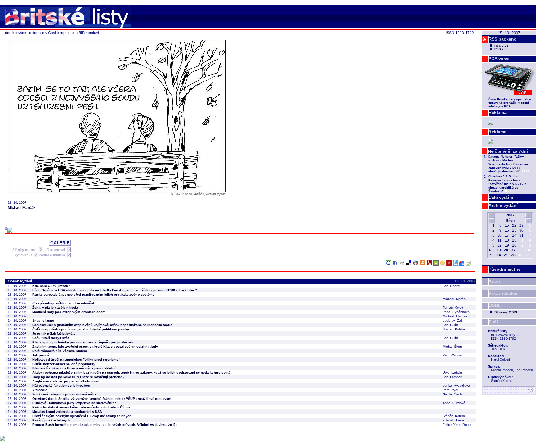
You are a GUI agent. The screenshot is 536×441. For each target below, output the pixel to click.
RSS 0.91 (501, 45)
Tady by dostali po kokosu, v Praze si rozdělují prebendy (78, 377)
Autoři (495, 281)
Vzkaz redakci (503, 293)
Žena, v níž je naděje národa (55, 307)
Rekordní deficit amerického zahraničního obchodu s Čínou (81, 407)
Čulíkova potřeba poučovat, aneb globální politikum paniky (80, 329)
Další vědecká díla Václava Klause (59, 351)
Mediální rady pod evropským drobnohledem (68, 312)
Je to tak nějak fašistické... (53, 333)
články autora (25, 250)
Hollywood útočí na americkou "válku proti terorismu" (76, 359)
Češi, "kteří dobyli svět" (51, 338)
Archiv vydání (503, 205)
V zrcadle (39, 390)
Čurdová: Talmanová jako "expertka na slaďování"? (74, 403)
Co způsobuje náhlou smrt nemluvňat (63, 303)
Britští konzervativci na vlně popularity (63, 364)
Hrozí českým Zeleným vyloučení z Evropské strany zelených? (83, 416)
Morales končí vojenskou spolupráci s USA (67, 411)
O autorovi (56, 250)
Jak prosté (40, 355)
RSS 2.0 (500, 49)
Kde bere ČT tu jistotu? (51, 286)
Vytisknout (23, 255)
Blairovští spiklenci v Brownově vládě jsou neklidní (73, 368)
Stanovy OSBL (506, 312)
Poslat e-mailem (52, 255)
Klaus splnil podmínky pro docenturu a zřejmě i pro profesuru (82, 342)
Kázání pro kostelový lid (52, 420)
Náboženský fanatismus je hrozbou (61, 385)
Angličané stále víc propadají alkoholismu (66, 381)
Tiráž (494, 321)
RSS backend (503, 39)
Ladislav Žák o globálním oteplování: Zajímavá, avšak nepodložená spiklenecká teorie (102, 325)
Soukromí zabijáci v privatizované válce (64, 394)
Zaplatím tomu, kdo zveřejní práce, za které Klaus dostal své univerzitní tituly (95, 346)
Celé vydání (501, 197)
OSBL (495, 305)
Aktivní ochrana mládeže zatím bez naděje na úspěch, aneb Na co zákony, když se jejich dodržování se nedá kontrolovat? (131, 372)
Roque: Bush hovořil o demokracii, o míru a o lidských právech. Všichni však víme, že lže (104, 424)
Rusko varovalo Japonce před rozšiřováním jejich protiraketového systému (93, 294)
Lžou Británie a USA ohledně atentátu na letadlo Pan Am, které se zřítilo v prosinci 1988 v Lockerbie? (114, 290)
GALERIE (59, 242)
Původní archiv (504, 269)
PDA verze (499, 58)
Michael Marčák (22, 208)
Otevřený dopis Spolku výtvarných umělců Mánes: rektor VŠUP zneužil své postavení (101, 398)
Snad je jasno (43, 320)
